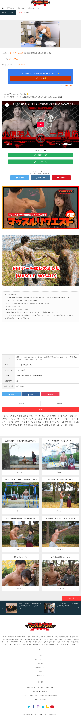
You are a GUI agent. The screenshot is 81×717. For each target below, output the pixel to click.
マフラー (17, 422)
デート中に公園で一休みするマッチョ (60, 441)
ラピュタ (31, 422)
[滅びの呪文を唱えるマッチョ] (60, 576)
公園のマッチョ (14, 454)
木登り (20, 425)
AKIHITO (17, 65)
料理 (47, 357)
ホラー (4, 422)
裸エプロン (39, 359)
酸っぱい (60, 425)
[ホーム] (2, 8)
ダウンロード (21, 472)
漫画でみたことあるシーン (59, 357)
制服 (47, 422)
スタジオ (73, 416)
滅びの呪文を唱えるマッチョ (60, 557)
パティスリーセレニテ (16, 53)
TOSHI (22, 65)
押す (6, 425)
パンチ (24, 419)
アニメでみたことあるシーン (35, 357)
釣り (66, 425)
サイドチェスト (63, 416)
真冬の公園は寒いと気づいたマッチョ (60, 479)
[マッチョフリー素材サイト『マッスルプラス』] (40, 3)
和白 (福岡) (20, 386)
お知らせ (40, 663)
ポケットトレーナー (40, 699)
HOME (40, 655)
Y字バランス (7, 416)
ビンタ (40, 419)
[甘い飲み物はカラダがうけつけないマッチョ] (60, 537)
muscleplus (69, 85)
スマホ (4, 419)
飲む (71, 425)
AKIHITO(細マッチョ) (23, 375)
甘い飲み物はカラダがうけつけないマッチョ (60, 518)
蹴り (54, 425)
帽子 (71, 422)
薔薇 (35, 425)
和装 (62, 422)
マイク (11, 422)
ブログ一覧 (71, 598)
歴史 (25, 425)
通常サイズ (42, 155)
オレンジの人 (13, 59)
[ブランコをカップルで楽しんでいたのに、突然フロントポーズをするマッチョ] (20, 499)
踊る (50, 425)
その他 (21, 454)
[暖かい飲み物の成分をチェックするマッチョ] (20, 537)
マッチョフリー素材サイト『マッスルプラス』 (44, 714)
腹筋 (23, 572)
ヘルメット (74, 419)
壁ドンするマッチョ (20, 557)
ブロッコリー (49, 419)
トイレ (11, 419)
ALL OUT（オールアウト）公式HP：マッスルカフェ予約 (40, 695)
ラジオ (24, 422)
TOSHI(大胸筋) (37, 375)
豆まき (40, 425)
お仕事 (71, 357)
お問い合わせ (40, 675)
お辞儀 (25, 416)
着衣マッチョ (20, 357)
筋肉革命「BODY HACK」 (40, 691)
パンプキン (32, 419)
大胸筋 (22, 494)
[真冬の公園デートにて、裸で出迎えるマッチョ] (20, 460)
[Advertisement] (40, 339)
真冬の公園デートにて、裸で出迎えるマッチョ (20, 441)
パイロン (17, 419)
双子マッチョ (55, 422)
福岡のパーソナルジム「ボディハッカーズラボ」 (40, 687)
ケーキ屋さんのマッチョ (8, 12)
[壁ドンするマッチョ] (20, 576)
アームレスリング (42, 416)
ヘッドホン (65, 419)
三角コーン (40, 422)
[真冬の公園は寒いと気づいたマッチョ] (60, 499)
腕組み (30, 425)
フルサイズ (42, 162)
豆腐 (46, 425)
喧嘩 (66, 422)
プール (57, 419)
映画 (15, 425)
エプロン (53, 416)
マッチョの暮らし (29, 359)
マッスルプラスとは (40, 659)
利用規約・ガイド (40, 667)
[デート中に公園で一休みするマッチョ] (60, 460)
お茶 (20, 416)
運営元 (40, 671)
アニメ (31, 416)
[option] (23, 608)
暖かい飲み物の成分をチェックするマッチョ (21, 518)
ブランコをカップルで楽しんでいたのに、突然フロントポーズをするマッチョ (21, 480)
